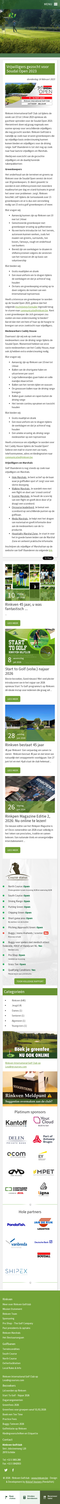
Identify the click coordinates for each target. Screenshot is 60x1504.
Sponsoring (8, 1318)
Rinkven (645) (19, 1000)
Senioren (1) (18, 1015)
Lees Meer (13, 623)
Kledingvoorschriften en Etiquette (20, 1433)
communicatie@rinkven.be (34, 310)
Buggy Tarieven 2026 (13, 1423)
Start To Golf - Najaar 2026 (15, 1395)
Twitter (6, 1470)
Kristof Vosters (34, 1481)
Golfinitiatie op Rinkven (14, 1428)
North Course (9, 1358)
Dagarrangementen (12, 1400)
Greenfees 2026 (10, 1404)
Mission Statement (12, 1309)
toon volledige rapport (30, 981)
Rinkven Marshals (11, 1332)
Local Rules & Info (11, 1368)
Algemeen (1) (18, 1020)
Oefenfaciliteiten (11, 1363)
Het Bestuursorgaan (13, 1337)
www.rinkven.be (39, 1477)
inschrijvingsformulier (26, 306)
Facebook (13, 1470)
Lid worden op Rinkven (14, 1390)
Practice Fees (9, 1419)
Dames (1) (17, 1010)
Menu (48, 4)
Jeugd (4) (17, 1005)
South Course (9, 1353)
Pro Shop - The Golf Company (17, 1323)
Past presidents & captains (16, 1328)
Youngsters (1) (19, 1025)
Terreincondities (11, 1349)
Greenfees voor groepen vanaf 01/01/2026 (24, 1409)
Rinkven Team (9, 1313)
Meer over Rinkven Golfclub (16, 1304)
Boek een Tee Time (12, 1414)
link (50, 550)
